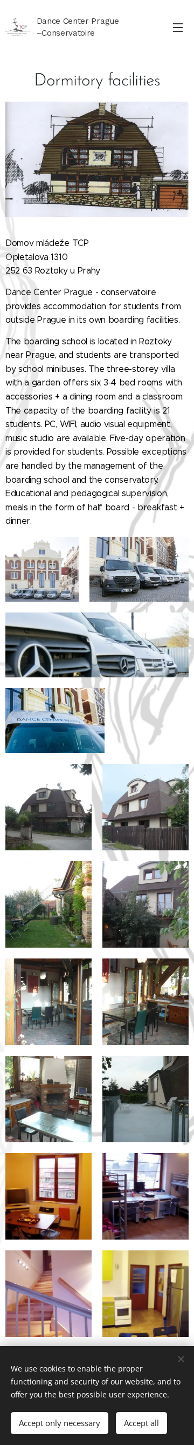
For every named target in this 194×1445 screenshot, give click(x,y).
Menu (178, 27)
